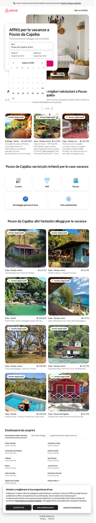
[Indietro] (42, 109)
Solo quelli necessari (45, 507)
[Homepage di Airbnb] (11, 10)
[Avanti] (52, 109)
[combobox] (31, 47)
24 (13, 93)
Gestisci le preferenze (72, 507)
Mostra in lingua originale (71, 3)
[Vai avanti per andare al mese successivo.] (42, 63)
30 (43, 93)
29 (38, 93)
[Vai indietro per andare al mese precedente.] (13, 63)
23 (43, 88)
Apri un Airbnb (81, 10)
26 (23, 93)
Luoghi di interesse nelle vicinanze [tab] (63, 435)
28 (33, 93)
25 (18, 93)
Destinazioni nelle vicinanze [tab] (16, 435)
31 (13, 98)
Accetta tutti (18, 507)
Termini (51, 519)
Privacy (43, 519)
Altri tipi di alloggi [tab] (38, 435)
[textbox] (20, 55)
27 (28, 93)
